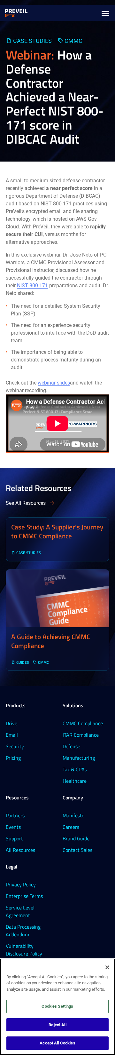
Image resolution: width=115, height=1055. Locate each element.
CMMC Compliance (83, 723)
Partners (15, 815)
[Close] (107, 967)
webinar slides (54, 383)
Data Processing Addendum (23, 930)
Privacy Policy (21, 884)
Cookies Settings (57, 1006)
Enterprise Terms (24, 896)
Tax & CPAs (75, 769)
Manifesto (73, 815)
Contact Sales (77, 850)
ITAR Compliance (81, 735)
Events (13, 827)
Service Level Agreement (20, 911)
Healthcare (75, 781)
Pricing (13, 758)
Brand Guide (76, 838)
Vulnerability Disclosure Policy (24, 949)
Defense (71, 746)
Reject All (57, 1024)
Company (73, 797)
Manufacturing (79, 758)
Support (14, 838)
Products (16, 705)
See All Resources (26, 503)
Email (12, 735)
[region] (57, 1006)
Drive (11, 723)
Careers (71, 827)
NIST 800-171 (32, 285)
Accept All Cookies (57, 1043)
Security (15, 746)
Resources (17, 797)
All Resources (20, 850)
